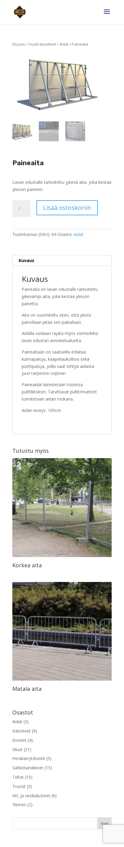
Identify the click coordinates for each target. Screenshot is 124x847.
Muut (17, 749)
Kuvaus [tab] (26, 260)
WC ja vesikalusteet (31, 795)
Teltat (18, 777)
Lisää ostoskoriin (67, 208)
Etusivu (18, 44)
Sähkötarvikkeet (27, 768)
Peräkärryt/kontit (28, 758)
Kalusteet (21, 731)
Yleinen (19, 804)
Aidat (63, 44)
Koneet (19, 740)
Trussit (19, 786)
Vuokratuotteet (42, 44)
